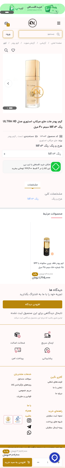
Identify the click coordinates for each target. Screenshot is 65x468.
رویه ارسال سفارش (54, 427)
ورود (8, 34)
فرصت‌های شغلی (55, 382)
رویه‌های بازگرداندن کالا (21, 385)
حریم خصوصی (25, 390)
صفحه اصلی (56, 43)
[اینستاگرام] (29, 420)
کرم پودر (15, 43)
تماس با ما (57, 387)
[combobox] (32, 154)
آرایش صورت (29, 43)
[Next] (8, 83)
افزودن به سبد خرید (16, 462)
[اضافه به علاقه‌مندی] (13, 50)
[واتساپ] (29, 433)
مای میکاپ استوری (48, 140)
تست (20, 136)
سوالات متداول (24, 379)
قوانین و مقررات (24, 396)
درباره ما (58, 393)
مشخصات (32, 184)
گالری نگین (30, 447)
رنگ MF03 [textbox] (54, 154)
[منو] (58, 23)
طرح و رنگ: (55, 146)
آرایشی (43, 43)
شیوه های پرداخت (54, 422)
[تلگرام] (29, 427)
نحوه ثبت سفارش (54, 416)
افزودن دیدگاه (32, 304)
